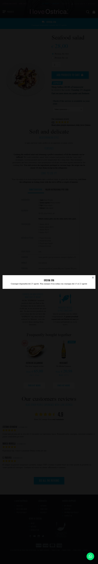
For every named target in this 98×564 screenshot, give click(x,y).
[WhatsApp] (90, 556)
